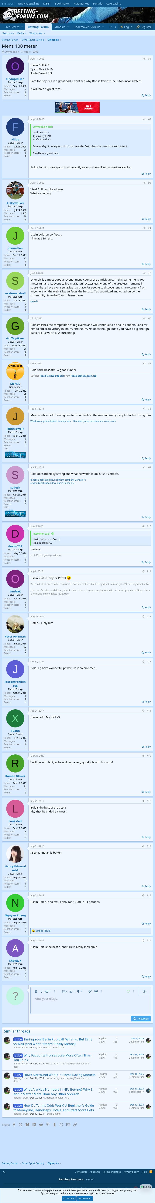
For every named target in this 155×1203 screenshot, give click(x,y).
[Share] (144, 59)
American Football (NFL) (56, 1097)
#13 (149, 661)
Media (20, 33)
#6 (149, 318)
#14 (149, 710)
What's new (36, 33)
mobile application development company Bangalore (58, 479)
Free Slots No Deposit (52, 375)
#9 (149, 467)
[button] (22, 26)
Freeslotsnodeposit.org (84, 375)
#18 (149, 895)
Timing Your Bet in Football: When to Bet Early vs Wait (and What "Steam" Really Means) (52, 1041)
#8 (149, 408)
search (34, 301)
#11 (149, 571)
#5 (149, 273)
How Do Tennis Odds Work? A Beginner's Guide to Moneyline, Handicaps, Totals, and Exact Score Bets (53, 1107)
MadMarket (81, 3)
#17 (149, 846)
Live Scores (12, 27)
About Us (95, 1171)
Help (144, 1171)
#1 (149, 58)
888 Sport (8, 3)
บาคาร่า (90, 1179)
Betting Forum (38, 27)
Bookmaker (62, 3)
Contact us (81, 1171)
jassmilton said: (41, 533)
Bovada (97, 3)
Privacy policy (131, 1171)
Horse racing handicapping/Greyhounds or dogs (51, 1065)
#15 (149, 755)
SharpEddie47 (136, 1091)
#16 (149, 801)
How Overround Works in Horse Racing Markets (59, 1075)
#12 (149, 616)
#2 (149, 119)
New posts (8, 33)
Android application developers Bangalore (52, 483)
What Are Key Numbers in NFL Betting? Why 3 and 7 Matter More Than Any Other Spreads (53, 1091)
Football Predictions (54, 1047)
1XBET (47, 3)
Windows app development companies (50, 421)
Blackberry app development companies (94, 421)
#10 (149, 526)
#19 (149, 940)
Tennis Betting (53, 1113)
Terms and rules (112, 1171)
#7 (149, 363)
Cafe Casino (113, 3)
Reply (148, 95)
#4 (149, 228)
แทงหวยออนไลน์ (28, 3)
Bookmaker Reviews (87, 27)
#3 (149, 182)
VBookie (59, 27)
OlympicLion (12, 51)
